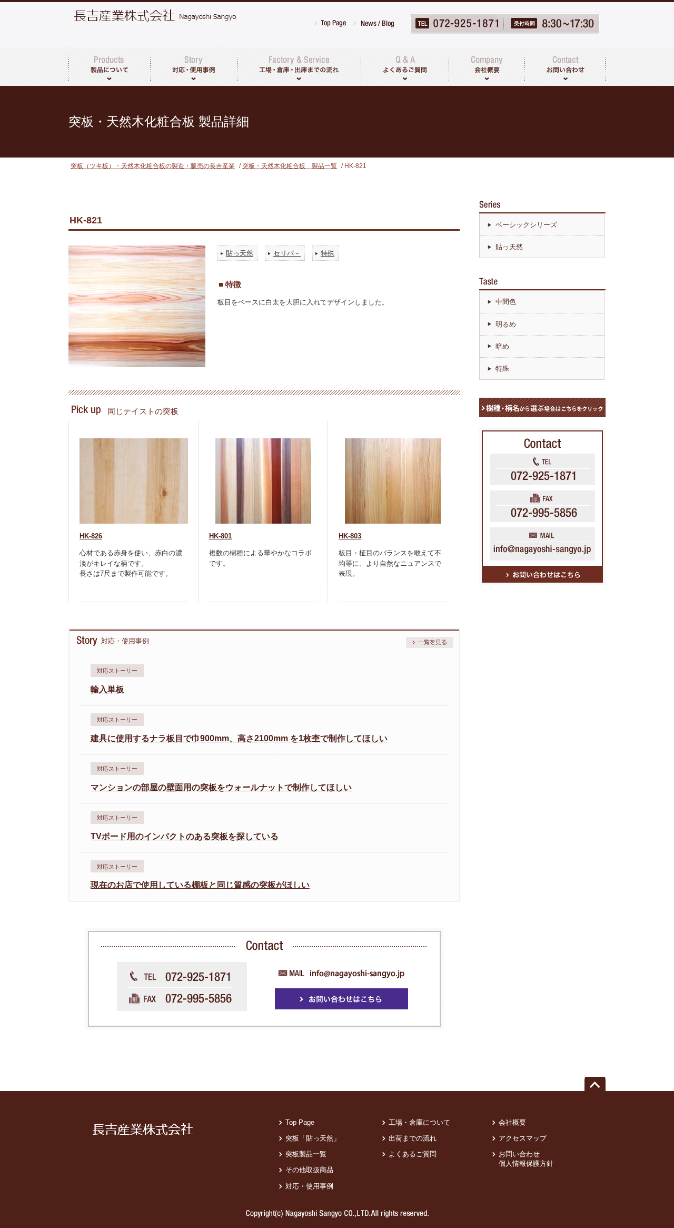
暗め (502, 346)
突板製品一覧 (305, 1154)
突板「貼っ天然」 (312, 1138)
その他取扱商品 (309, 1170)
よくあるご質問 (413, 1154)
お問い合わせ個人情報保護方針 (526, 1158)
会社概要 (512, 1122)
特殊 (327, 253)
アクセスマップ (523, 1138)
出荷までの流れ (413, 1138)
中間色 (505, 302)
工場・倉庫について (419, 1122)
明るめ (505, 324)
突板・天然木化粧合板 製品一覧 (289, 166)
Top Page (299, 1122)
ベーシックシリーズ (526, 225)
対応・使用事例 (309, 1186)
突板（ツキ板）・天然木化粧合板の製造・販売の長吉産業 (153, 166)
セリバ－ (287, 253)
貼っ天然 (239, 253)
